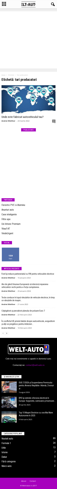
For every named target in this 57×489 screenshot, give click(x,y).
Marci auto (7, 466)
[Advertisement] (28, 39)
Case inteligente (9, 214)
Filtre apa (6, 219)
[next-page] (6, 333)
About (23, 481)
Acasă (3, 75)
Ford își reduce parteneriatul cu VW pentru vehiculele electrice (28, 274)
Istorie (5, 452)
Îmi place (10, 249)
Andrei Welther (8, 121)
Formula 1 (6, 443)
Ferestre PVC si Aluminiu (13, 205)
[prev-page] (3, 333)
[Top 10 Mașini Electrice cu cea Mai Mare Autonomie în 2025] (9, 417)
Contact (33, 481)
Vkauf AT (6, 228)
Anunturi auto (8, 209)
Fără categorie (9, 461)
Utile (4, 447)
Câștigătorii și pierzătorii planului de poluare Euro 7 (23, 311)
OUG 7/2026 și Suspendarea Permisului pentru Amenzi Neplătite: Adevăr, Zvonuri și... (36, 385)
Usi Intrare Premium (11, 223)
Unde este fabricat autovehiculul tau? (22, 117)
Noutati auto (7, 438)
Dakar (4, 456)
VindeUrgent (7, 233)
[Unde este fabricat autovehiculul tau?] (28, 99)
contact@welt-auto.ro (35, 365)
